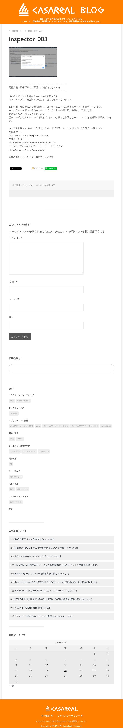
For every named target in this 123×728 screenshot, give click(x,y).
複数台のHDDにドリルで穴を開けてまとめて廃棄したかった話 (46, 548)
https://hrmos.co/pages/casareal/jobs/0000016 (32, 142)
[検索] (108, 369)
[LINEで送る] (51, 168)
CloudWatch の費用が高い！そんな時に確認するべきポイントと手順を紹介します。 (57, 565)
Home (15, 31)
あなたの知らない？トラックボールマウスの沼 (38, 556)
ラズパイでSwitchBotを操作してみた (33, 608)
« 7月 (11, 686)
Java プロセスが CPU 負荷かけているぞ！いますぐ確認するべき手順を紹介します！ (57, 582)
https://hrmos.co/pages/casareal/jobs (27, 150)
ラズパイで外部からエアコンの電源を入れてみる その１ (45, 616)
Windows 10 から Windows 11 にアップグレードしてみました (46, 590)
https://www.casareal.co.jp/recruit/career (29, 135)
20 (65, 670)
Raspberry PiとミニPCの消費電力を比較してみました (42, 573)
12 (46, 665)
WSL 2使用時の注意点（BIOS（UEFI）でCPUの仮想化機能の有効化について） (54, 599)
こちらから (54, 87)
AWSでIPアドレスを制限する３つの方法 (35, 539)
